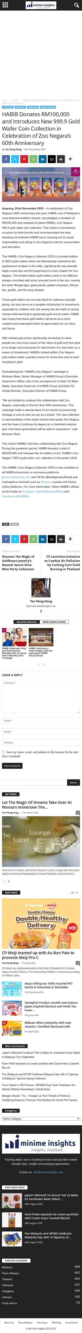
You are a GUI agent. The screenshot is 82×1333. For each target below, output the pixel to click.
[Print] (61, 159)
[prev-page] (39, 665)
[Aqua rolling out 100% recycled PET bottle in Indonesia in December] (12, 989)
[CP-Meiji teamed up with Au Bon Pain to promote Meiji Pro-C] (41, 923)
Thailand (7, 1279)
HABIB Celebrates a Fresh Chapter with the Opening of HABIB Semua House (41, 652)
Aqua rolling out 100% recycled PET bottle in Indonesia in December (49, 985)
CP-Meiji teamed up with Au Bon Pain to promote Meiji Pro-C (38, 955)
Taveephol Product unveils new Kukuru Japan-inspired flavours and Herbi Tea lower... (51, 1006)
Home (5, 100)
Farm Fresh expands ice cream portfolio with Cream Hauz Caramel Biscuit (40, 1065)
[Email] (52, 159)
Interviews (42, 1322)
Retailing (56, 1322)
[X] (15, 159)
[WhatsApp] (33, 159)
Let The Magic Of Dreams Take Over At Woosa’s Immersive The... (37, 805)
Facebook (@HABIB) (15, 496)
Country (20, 107)
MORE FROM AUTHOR (54, 621)
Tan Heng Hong (13, 149)
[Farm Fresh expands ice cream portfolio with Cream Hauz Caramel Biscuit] (12, 1219)
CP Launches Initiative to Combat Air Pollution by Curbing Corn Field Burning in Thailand (62, 562)
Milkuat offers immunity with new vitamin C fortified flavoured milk (48, 1024)
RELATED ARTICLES (27, 621)
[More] (70, 159)
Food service (9, 1303)
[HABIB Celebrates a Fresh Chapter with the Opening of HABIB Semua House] (41, 637)
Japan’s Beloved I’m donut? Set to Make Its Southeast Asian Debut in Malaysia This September (41, 1054)
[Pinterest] (24, 159)
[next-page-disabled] (43, 665)
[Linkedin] (43, 159)
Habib (15, 524)
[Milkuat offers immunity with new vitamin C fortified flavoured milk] (12, 1028)
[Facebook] (6, 159)
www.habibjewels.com (16, 477)
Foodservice (71, 1322)
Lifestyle (15, 100)
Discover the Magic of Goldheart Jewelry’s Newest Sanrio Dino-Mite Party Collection (18, 562)
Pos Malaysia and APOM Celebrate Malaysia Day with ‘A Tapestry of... (48, 1235)
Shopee (46, 481)
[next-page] (9, 881)
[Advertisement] (41, 54)
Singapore (8, 1291)
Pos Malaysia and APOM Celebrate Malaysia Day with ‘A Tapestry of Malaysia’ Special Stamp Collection (40, 1076)
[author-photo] (41, 587)
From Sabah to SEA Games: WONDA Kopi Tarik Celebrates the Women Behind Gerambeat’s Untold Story (38, 1087)
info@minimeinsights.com (48, 1172)
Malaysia (32, 107)
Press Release (47, 107)
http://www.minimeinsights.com (41, 606)
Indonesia (7, 1285)
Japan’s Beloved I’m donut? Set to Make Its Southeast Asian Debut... (51, 1197)
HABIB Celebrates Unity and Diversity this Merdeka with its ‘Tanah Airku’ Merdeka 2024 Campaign (14, 653)
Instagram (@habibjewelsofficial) (42, 491)
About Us (9, 1322)
